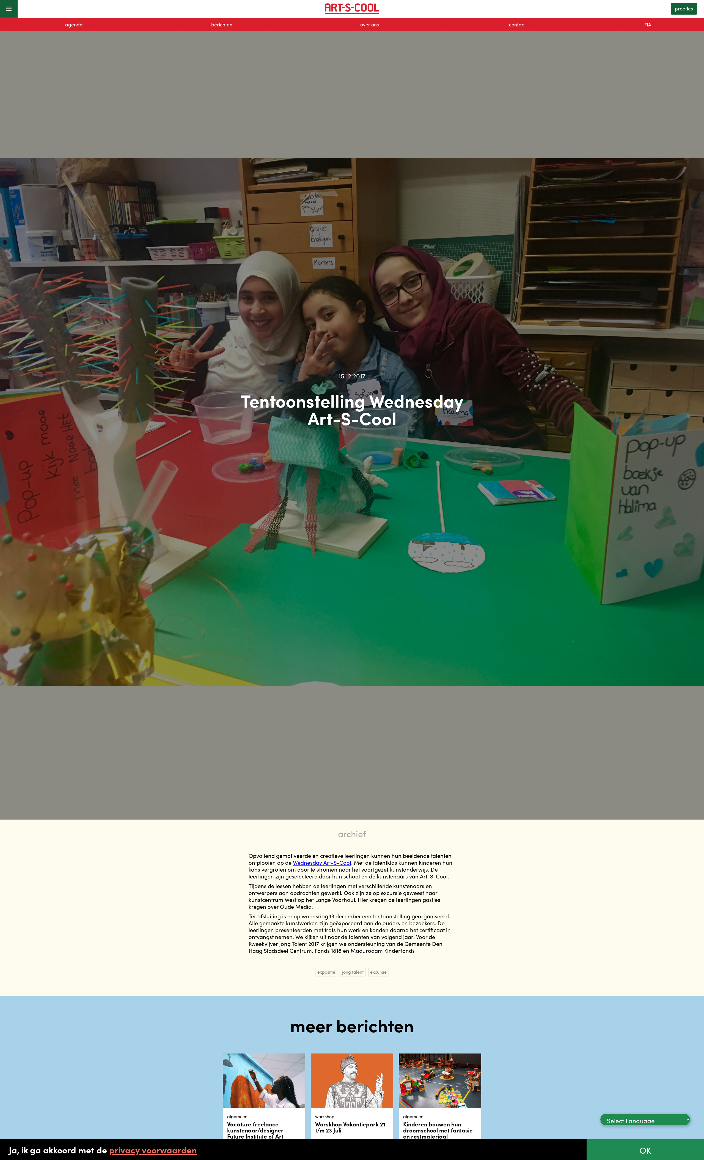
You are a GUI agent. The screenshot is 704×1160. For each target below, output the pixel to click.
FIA (647, 24)
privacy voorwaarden (153, 1149)
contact (517, 24)
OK (645, 1150)
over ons (369, 24)
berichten (221, 24)
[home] (352, 9)
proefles (684, 8)
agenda (74, 24)
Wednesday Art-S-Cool (322, 862)
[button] (9, 9)
